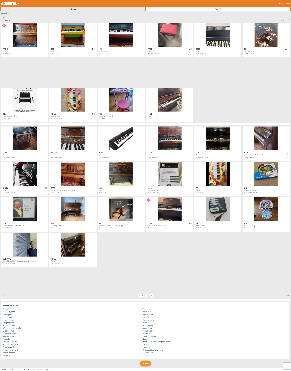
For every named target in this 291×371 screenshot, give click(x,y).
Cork (104, 118)
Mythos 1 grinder (149, 336)
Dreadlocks (147, 328)
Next (287, 295)
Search (73, 9)
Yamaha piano (148, 320)
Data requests (26, 369)
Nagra (144, 339)
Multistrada (146, 334)
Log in (18, 369)
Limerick (109, 228)
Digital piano (147, 315)
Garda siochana (9, 334)
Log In (288, 3)
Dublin (108, 53)
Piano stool (147, 323)
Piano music (147, 317)
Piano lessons (8, 320)
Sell (146, 363)
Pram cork (146, 347)
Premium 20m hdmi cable (152, 350)
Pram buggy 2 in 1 (10, 347)
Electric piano (8, 317)
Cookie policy (37, 369)
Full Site (3, 369)
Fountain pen (147, 331)
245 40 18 (7, 355)
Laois (252, 157)
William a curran (9, 325)
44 (151, 295)
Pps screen (147, 344)
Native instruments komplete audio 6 (157, 342)
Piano (5, 309)
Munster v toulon (9, 336)
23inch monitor (9, 353)
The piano (146, 309)
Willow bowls (147, 325)
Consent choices (49, 369)
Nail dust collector (10, 342)
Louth (59, 53)
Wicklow (12, 157)
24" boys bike (147, 353)
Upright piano (8, 323)
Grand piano (8, 315)
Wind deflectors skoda (12, 328)
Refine (283, 20)
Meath (9, 53)
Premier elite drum (10, 350)
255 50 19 (146, 355)
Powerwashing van (10, 344)
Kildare (9, 118)
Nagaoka (6, 339)
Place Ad (218, 9)
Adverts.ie (10, 3)
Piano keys (146, 312)
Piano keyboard (9, 312)
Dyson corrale (8, 331)
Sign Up (281, 3)
